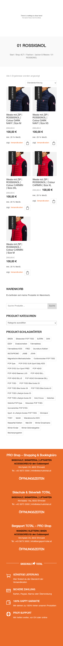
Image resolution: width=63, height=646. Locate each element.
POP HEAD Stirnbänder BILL (36, 378)
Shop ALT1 (20, 55)
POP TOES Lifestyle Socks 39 (19, 398)
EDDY (10, 344)
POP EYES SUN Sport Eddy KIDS (32, 364)
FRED (27, 349)
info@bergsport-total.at (41, 542)
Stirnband (44, 413)
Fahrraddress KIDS (15, 349)
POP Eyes (11, 364)
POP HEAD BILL (37, 373)
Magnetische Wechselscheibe (19, 359)
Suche (52, 306)
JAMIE (24, 354)
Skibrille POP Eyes (15, 403)
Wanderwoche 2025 (32, 418)
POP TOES (12, 383)
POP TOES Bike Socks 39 (18, 388)
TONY (10, 418)
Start (12, 55)
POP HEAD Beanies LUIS (17, 373)
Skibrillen (50, 398)
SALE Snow (39, 398)
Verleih (18, 418)
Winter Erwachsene (42, 423)
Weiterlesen (54, 201)
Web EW (28, 423)
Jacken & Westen (42, 55)
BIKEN (10, 339)
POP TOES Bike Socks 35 (29, 383)
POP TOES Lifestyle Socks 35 (19, 393)
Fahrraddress (35, 344)
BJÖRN (40, 339)
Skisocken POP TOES (33, 403)
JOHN (32, 354)
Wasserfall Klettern (15, 423)
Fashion (29, 55)
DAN (48, 339)
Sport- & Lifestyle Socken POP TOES (22, 413)
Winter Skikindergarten (30, 428)
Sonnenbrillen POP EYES (18, 408)
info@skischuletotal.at (41, 471)
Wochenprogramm (15, 433)
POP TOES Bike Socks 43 (41, 388)
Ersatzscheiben (21, 344)
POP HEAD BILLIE (15, 378)
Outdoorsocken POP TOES (44, 359)
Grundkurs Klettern (40, 349)
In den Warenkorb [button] (27, 143)
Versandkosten (17, 143)
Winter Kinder (13, 428)
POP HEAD (37, 369)
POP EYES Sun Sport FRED (18, 369)
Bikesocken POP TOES (25, 339)
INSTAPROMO (13, 354)
